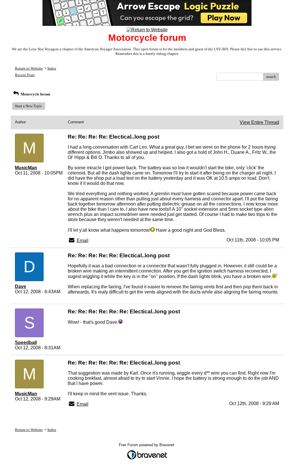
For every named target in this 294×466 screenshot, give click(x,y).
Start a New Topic (28, 106)
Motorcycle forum (35, 94)
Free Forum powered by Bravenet (147, 445)
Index (51, 68)
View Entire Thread (259, 122)
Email (82, 240)
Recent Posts (25, 75)
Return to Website (29, 68)
